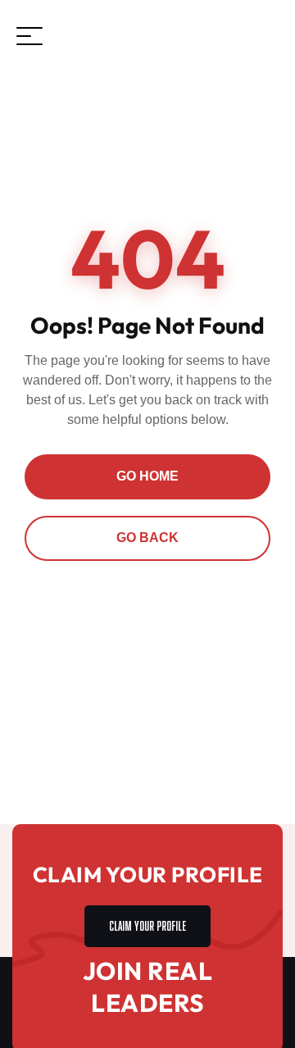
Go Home (147, 476)
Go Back (147, 538)
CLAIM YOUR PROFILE (147, 924)
